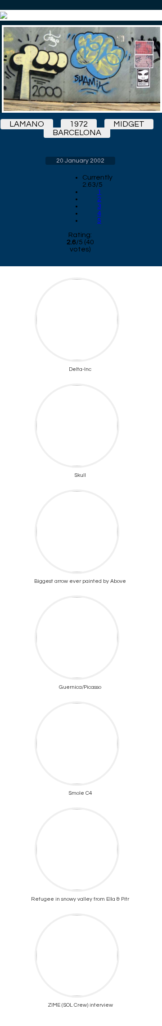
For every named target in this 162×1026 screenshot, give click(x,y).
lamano (26, 124)
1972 (79, 124)
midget (128, 124)
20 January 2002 (80, 161)
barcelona (77, 132)
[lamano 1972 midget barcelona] (80, 69)
